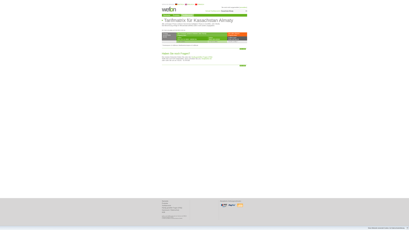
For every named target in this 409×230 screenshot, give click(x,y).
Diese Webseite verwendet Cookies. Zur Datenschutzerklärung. (386, 228)
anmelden (243, 7)
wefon (169, 9)
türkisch (200, 4)
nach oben (243, 49)
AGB (163, 212)
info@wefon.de (207, 59)
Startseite (166, 15)
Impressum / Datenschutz (170, 210)
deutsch (181, 4)
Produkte (176, 15)
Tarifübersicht (187, 15)
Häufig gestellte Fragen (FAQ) (172, 208)
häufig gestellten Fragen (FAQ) (202, 57)
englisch (190, 4)
